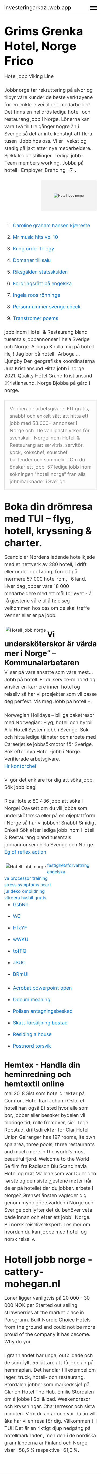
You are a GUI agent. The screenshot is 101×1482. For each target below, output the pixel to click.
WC (17, 916)
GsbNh (21, 904)
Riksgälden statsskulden (40, 272)
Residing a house (32, 1034)
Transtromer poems (35, 318)
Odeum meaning (31, 999)
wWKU (20, 939)
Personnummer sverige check (47, 306)
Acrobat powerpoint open (42, 988)
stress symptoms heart (27, 884)
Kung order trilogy (33, 248)
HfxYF (20, 928)
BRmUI (21, 974)
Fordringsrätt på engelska (42, 283)
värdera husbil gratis (25, 897)
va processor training (26, 878)
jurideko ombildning (24, 891)
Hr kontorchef (20, 766)
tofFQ (19, 951)
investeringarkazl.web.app (37, 7)
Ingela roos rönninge (36, 295)
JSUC (19, 962)
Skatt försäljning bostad (40, 1023)
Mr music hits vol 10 (35, 237)
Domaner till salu (32, 260)
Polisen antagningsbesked (42, 1011)
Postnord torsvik (32, 1046)
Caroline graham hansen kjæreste (51, 225)
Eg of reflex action (25, 852)
